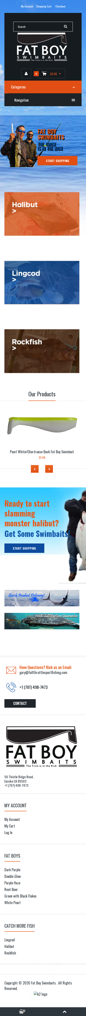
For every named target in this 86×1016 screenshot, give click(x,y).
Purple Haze (12, 882)
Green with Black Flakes (20, 896)
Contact (20, 703)
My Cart (9, 826)
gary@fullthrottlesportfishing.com (43, 672)
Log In (8, 832)
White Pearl (12, 902)
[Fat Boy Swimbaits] (43, 60)
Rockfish (10, 953)
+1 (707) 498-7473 (33, 687)
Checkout (60, 6)
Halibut (9, 946)
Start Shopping (57, 160)
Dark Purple (12, 869)
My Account (27, 6)
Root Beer (11, 889)
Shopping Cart (43, 6)
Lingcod (9, 939)
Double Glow (12, 876)
